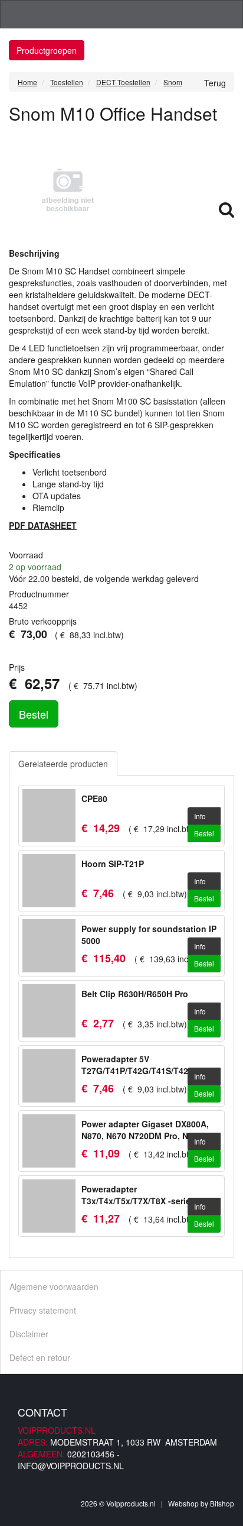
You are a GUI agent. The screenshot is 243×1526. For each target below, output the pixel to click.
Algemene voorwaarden (53, 1286)
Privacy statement (42, 1310)
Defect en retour (39, 1357)
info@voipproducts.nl (71, 1466)
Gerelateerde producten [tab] (63, 764)
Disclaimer (28, 1334)
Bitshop (222, 1503)
